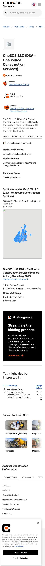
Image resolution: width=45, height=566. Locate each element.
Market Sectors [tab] (28, 477)
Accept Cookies (21, 552)
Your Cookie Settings (21, 558)
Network (8, 6)
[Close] (38, 523)
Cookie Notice (19, 546)
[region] (20, 542)
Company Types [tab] (10, 477)
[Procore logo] (12, 3)
